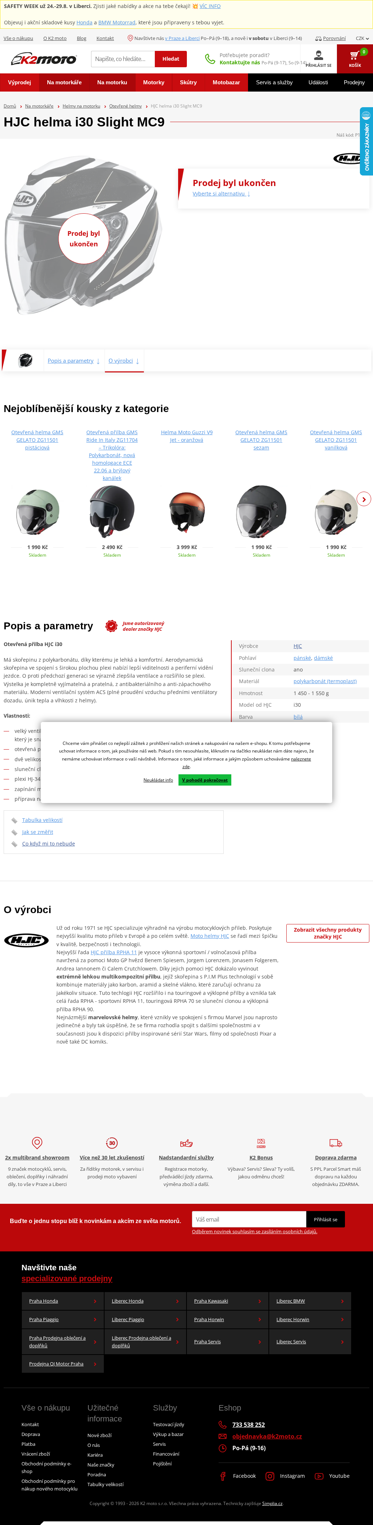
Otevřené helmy (125, 106)
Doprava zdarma (336, 1157)
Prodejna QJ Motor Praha (56, 1363)
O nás (93, 1445)
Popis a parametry (71, 360)
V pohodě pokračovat (205, 780)
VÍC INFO (210, 6)
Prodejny (354, 82)
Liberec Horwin (292, 1319)
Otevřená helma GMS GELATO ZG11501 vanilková (336, 440)
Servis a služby (274, 82)
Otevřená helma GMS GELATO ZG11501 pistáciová (37, 440)
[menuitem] (19, 82)
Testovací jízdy (168, 1424)
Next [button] (364, 499)
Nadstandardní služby (186, 1157)
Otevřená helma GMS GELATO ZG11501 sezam (261, 440)
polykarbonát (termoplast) (325, 681)
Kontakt (105, 38)
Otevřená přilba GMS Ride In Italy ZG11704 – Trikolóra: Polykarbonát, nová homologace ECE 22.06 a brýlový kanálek (112, 455)
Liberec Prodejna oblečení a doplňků (141, 1342)
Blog (81, 38)
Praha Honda (43, 1301)
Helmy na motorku (81, 106)
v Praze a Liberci (182, 38)
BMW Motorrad (117, 22)
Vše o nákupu (18, 38)
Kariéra (95, 1455)
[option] (37, 496)
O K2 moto (55, 38)
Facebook (244, 1475)
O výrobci (121, 360)
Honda (84, 22)
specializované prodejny (66, 1278)
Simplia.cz (272, 1503)
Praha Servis (207, 1341)
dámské (323, 657)
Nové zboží (99, 1435)
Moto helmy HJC (210, 935)
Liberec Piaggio (128, 1319)
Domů (10, 106)
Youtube (339, 1475)
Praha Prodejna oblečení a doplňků (57, 1342)
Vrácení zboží (35, 1454)
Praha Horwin (209, 1319)
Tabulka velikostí (42, 819)
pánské (302, 657)
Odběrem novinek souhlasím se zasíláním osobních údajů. (254, 1231)
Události (318, 82)
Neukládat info (158, 780)
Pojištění (162, 1463)
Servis (159, 1444)
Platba (28, 1444)
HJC (298, 645)
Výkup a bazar (168, 1434)
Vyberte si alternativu (219, 193)
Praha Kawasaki (211, 1301)
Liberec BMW (290, 1301)
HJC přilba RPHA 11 (114, 952)
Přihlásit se (325, 1219)
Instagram (292, 1475)
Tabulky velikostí (105, 1484)
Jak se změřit (37, 831)
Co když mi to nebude (48, 843)
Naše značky (100, 1464)
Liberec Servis (291, 1341)
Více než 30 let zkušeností (112, 1157)
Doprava (30, 1434)
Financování (166, 1454)
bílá (298, 716)
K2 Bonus (261, 1157)
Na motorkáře (39, 106)
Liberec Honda (128, 1301)
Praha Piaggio (44, 1319)
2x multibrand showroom (37, 1157)
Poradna (96, 1474)
